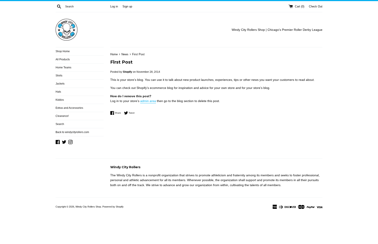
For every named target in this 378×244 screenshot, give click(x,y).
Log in (114, 6)
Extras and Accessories (69, 107)
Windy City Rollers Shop (88, 206)
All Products (63, 59)
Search (60, 124)
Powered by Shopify (113, 206)
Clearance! (62, 116)
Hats (58, 91)
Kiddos (60, 99)
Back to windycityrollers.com (72, 132)
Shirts (59, 75)
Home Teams (63, 67)
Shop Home (63, 51)
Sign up (127, 6)
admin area (148, 101)
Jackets (60, 83)
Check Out (315, 6)
